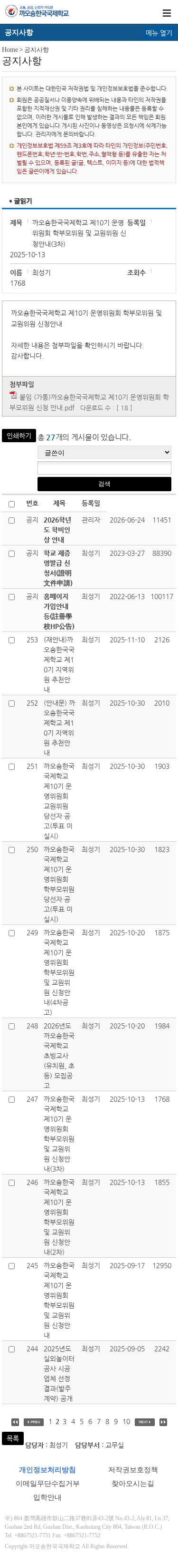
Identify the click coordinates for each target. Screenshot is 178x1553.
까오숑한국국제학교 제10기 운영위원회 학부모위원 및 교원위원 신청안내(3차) (59, 1134)
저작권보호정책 (133, 1470)
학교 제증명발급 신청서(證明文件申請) (58, 568)
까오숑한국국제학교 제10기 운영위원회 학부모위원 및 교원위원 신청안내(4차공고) (59, 972)
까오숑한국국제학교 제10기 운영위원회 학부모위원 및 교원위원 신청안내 (59, 1300)
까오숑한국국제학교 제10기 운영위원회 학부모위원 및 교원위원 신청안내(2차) (59, 1217)
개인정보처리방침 (47, 1470)
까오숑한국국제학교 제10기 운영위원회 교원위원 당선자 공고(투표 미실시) (59, 801)
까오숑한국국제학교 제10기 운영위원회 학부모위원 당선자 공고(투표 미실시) (59, 884)
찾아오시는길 (133, 1483)
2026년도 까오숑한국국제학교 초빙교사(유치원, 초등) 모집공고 (59, 1055)
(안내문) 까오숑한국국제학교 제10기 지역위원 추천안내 (59, 728)
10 (126, 1421)
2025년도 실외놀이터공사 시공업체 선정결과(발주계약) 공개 (59, 1373)
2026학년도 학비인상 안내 (57, 530)
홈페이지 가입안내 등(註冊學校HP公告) (59, 611)
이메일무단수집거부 (48, 1483)
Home (10, 49)
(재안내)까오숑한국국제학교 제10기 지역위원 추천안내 (59, 664)
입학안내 (47, 1497)
